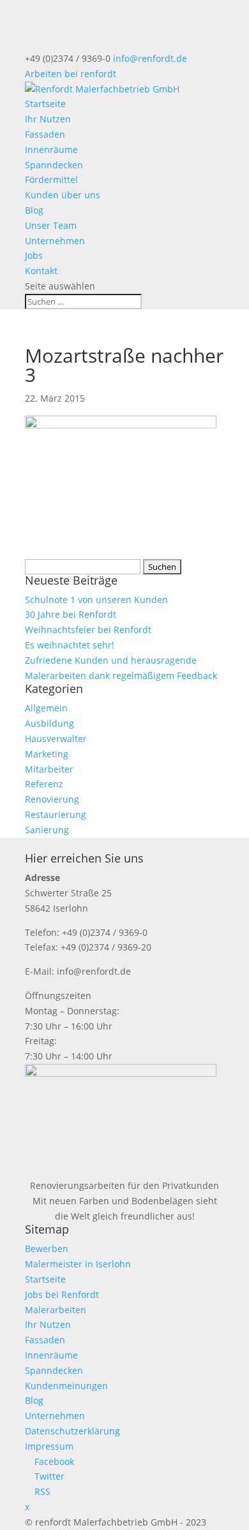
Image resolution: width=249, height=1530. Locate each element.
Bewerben (46, 1248)
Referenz (44, 784)
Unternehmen (55, 241)
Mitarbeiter (49, 769)
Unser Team (51, 225)
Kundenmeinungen (66, 1386)
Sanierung (47, 830)
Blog (34, 210)
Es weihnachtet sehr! (69, 645)
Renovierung (52, 799)
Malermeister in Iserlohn (78, 1264)
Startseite (45, 104)
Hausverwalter (56, 738)
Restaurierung (55, 814)
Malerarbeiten (55, 1310)
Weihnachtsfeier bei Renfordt (88, 629)
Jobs (34, 255)
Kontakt (41, 271)
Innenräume (51, 149)
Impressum (49, 1446)
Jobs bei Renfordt (62, 1294)
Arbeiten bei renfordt (70, 74)
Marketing (46, 754)
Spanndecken (54, 165)
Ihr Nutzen (48, 119)
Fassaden (45, 134)
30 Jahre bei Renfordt (70, 614)
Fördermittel (51, 179)
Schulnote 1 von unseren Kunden (96, 600)
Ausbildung (49, 723)
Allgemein (46, 708)
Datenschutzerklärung (72, 1431)
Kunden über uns (62, 195)
